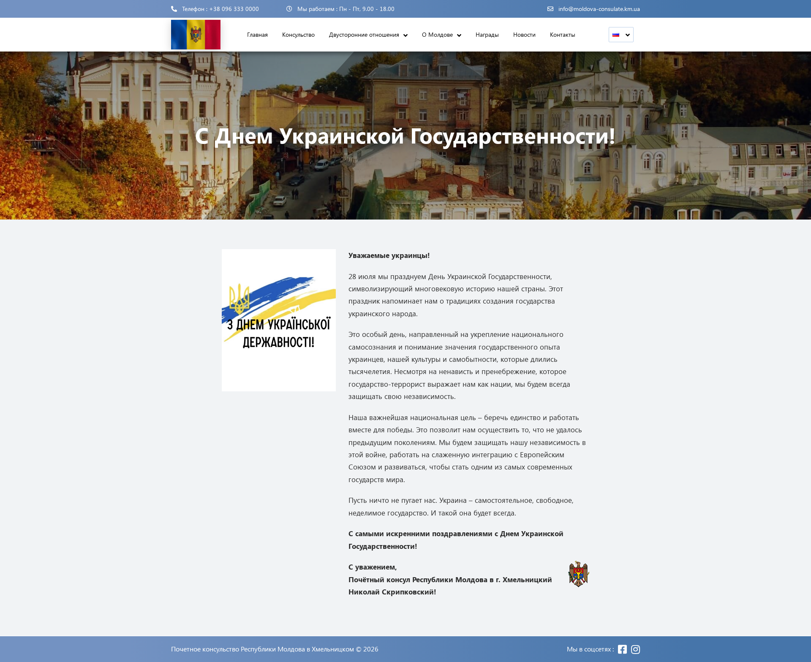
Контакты (562, 34)
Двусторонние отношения (364, 34)
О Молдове (437, 34)
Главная (257, 34)
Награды (487, 34)
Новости (524, 34)
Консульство (298, 34)
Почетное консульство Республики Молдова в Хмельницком (262, 649)
